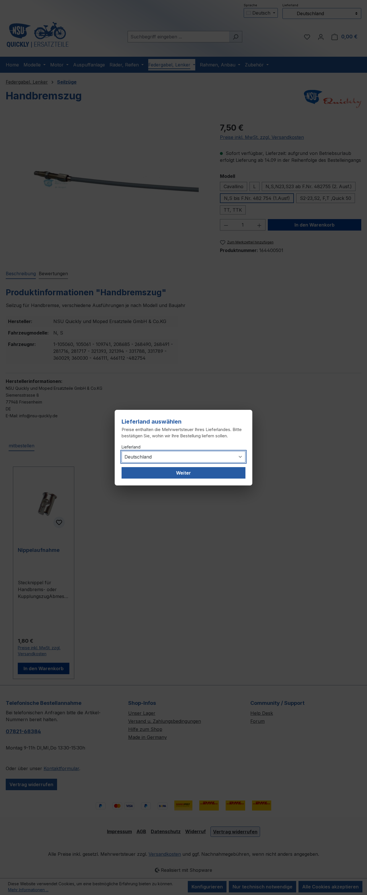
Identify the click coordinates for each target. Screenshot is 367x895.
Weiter (183, 473)
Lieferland (131, 446)
